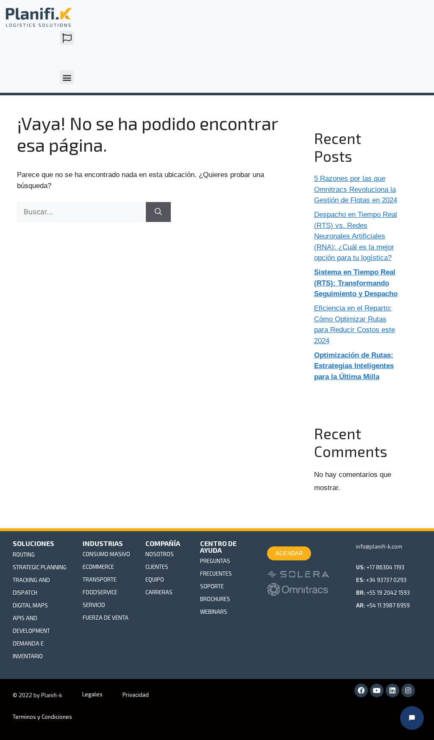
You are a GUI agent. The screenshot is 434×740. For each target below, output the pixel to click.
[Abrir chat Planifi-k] (412, 718)
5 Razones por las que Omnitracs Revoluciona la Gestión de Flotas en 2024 (355, 189)
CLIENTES (156, 566)
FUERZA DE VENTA (105, 617)
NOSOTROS (159, 554)
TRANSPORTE (100, 579)
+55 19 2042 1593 (388, 592)
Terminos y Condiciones (42, 716)
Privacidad (135, 694)
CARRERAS (158, 592)
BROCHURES (215, 599)
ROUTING (24, 554)
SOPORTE (212, 586)
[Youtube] (377, 690)
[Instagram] (408, 690)
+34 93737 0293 (386, 579)
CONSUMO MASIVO (106, 554)
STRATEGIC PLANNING (40, 567)
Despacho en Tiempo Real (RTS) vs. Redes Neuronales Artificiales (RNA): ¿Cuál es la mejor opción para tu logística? (355, 236)
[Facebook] (361, 690)
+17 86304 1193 (385, 567)
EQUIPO (154, 579)
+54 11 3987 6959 (388, 605)
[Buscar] (158, 212)
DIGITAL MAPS (30, 605)
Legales (92, 694)
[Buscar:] (81, 212)
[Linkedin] (392, 690)
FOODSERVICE (100, 592)
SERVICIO (94, 604)
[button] (67, 38)
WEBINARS (213, 611)
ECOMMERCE (98, 566)
